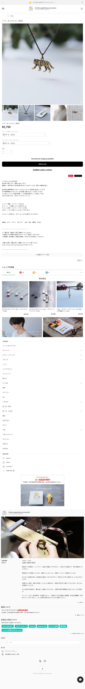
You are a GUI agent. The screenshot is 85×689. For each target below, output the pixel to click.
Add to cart (42, 164)
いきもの (5, 402)
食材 (4, 388)
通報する (80, 260)
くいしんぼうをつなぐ (9, 345)
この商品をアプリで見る (42, 254)
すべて (8, 272)
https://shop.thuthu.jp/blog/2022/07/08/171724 (17, 245)
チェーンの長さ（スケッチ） (10, 131)
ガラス (5, 425)
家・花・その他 (7, 411)
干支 (4, 430)
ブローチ (5, 360)
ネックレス (6, 350)
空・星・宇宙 (7, 406)
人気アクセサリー (8, 434)
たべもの (5, 383)
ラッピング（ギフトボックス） (11, 140)
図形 (4, 416)
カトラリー (6, 392)
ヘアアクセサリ (7, 369)
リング (5, 364)
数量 (3, 148)
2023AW (5, 448)
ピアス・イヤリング (9, 355)
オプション (6, 439)
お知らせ (5, 444)
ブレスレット (7, 374)
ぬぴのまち (6, 420)
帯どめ (5, 378)
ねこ (4, 397)
